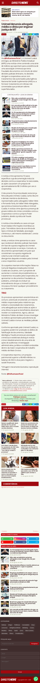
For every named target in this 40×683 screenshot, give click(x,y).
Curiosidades (25, 625)
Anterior (4, 531)
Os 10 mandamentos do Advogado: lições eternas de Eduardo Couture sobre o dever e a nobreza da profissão (23, 115)
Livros (21, 630)
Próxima (35, 531)
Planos (11, 633)
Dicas (33, 625)
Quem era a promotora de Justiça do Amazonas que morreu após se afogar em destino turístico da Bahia (29, 425)
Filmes (10, 630)
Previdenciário (19, 633)
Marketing (25, 628)
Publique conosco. (20, 397)
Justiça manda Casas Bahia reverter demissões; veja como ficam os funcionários (23, 167)
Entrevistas (4, 633)
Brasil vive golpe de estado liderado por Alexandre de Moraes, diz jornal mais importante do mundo (23, 603)
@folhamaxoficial (12, 58)
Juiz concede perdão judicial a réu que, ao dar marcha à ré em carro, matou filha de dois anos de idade (24, 107)
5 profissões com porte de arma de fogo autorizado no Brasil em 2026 (23, 135)
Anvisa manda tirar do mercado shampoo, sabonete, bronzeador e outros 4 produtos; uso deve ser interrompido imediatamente (9, 473)
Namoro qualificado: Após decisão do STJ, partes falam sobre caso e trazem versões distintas (10, 425)
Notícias (13, 20)
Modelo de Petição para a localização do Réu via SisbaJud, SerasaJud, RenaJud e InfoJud (24, 129)
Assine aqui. (24, 401)
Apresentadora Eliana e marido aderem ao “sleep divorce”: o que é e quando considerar (24, 566)
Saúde (16, 630)
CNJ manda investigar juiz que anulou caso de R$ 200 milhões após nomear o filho (29, 471)
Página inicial (5, 20)
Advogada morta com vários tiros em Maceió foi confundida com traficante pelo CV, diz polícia (29, 448)
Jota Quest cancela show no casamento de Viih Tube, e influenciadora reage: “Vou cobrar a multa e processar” (10, 449)
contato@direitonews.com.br (18, 390)
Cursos (32, 628)
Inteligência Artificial (15, 628)
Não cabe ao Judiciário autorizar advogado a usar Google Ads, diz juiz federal (24, 99)
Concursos (4, 628)
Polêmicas (17, 625)
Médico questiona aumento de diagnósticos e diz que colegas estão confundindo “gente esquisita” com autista (24, 151)
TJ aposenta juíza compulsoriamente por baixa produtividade (24, 121)
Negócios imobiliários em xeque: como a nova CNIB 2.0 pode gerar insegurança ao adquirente (22, 143)
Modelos (4, 630)
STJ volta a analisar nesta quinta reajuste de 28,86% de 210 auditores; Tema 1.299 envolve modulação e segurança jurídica (23, 160)
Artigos (10, 625)
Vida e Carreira (29, 630)
